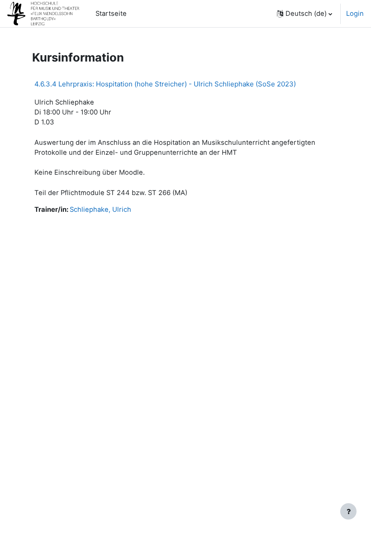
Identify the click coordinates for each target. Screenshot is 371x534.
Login (355, 14)
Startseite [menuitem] (111, 14)
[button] (304, 13)
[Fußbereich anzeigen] (348, 511)
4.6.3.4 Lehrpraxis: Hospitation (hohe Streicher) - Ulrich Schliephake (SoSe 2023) (165, 84)
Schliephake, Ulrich (100, 209)
